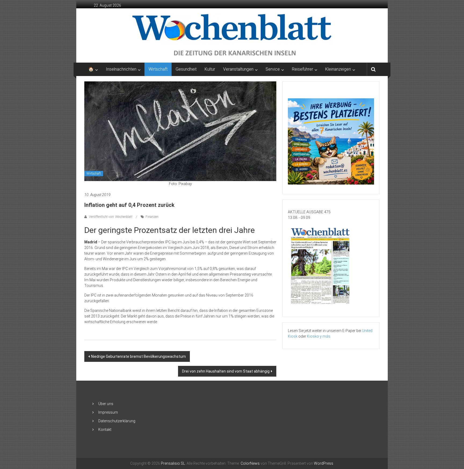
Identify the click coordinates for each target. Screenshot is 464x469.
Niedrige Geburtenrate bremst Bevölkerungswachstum (138, 356)
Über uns (105, 404)
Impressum (108, 412)
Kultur (210, 69)
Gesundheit (186, 69)
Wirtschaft (158, 69)
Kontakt (104, 429)
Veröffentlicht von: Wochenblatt (110, 217)
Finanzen (152, 217)
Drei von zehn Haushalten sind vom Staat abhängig (226, 371)
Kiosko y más (318, 336)
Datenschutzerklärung (116, 421)
